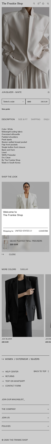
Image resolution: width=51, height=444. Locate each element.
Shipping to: (8, 231)
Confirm (43, 231)
